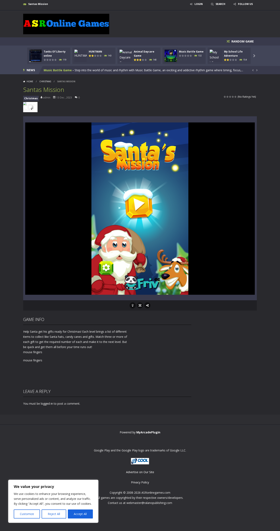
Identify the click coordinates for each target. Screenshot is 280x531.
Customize (27, 514)
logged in (47, 403)
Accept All (80, 514)
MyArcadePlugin (148, 432)
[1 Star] (225, 97)
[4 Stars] (233, 97)
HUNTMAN (95, 51)
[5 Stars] (235, 97)
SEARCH (220, 4)
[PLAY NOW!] (35, 55)
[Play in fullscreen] (140, 305)
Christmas (45, 81)
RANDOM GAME (242, 41)
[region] (53, 501)
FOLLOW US (245, 4)
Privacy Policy (140, 482)
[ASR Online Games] (66, 24)
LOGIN (199, 4)
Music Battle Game (191, 51)
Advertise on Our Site (140, 472)
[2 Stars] (227, 97)
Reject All (54, 514)
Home (30, 81)
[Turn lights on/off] (133, 305)
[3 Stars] (230, 97)
